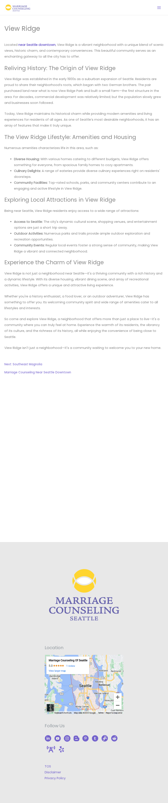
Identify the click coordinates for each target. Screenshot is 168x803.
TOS (48, 766)
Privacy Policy (55, 778)
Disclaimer (53, 772)
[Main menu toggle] (159, 7)
